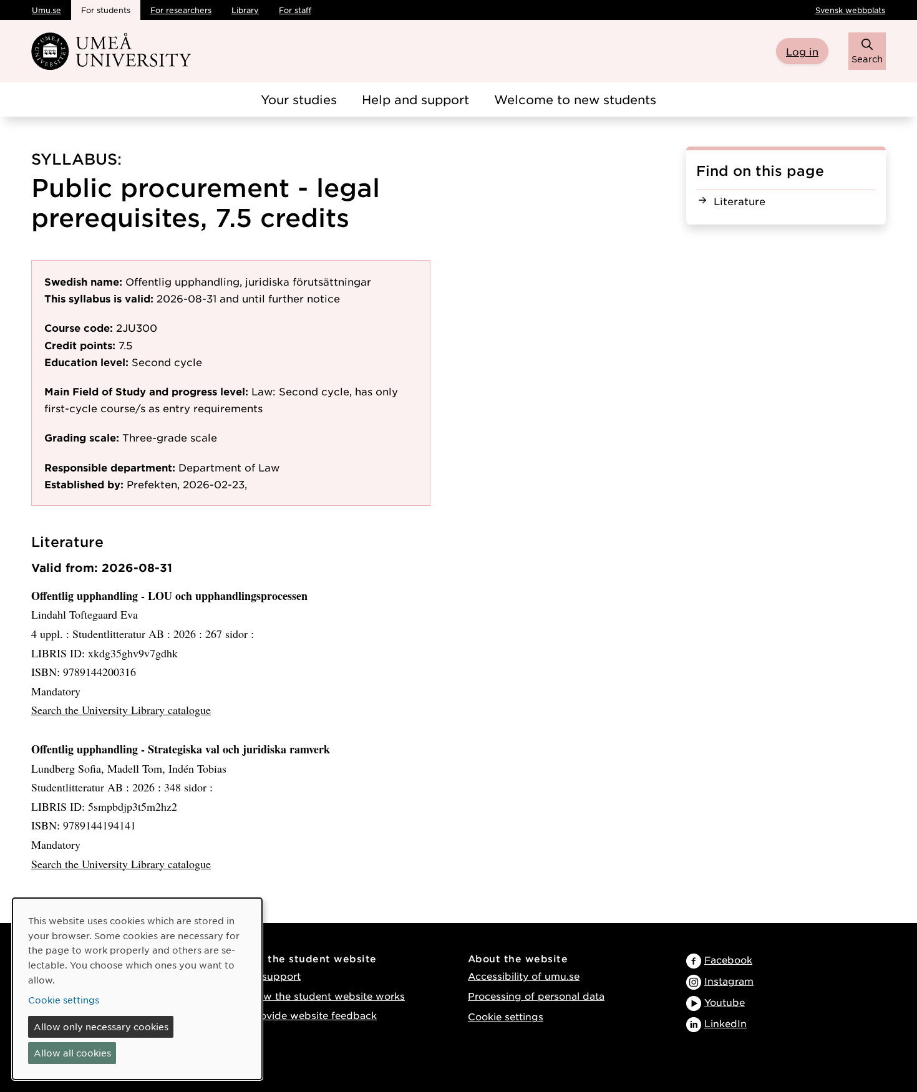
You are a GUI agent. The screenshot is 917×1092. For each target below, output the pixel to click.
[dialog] (137, 989)
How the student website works (327, 996)
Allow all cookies (72, 1052)
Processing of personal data (536, 996)
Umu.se (46, 10)
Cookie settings (505, 1016)
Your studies (299, 99)
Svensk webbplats (850, 10)
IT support (275, 976)
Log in (802, 51)
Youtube (724, 1002)
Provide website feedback (313, 1015)
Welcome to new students (575, 99)
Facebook (728, 959)
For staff (295, 10)
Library (245, 10)
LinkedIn (725, 1023)
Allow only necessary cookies (101, 1026)
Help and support (415, 99)
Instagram (729, 981)
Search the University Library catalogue (121, 709)
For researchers (180, 10)
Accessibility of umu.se (524, 976)
